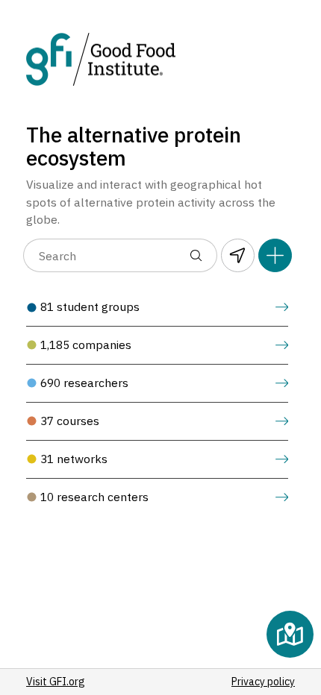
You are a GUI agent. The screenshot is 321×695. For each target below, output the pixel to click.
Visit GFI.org (55, 681)
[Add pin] (275, 255)
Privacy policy (263, 681)
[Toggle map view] (290, 634)
